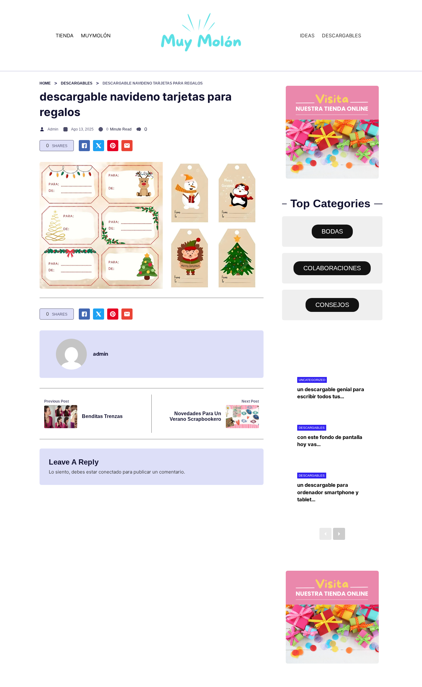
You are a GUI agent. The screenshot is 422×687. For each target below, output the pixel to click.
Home (45, 83)
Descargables (76, 83)
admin (53, 129)
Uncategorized (312, 380)
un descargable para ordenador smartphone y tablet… (328, 492)
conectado (110, 472)
